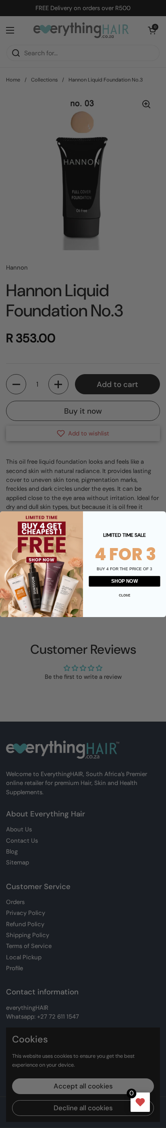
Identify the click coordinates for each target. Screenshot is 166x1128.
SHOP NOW (124, 581)
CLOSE (124, 594)
